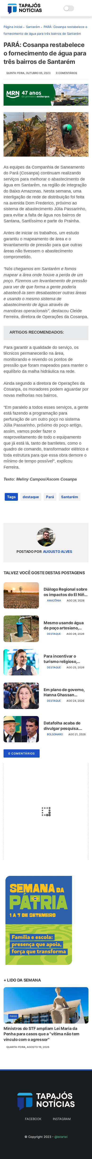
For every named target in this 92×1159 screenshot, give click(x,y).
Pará (50, 497)
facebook (33, 1119)
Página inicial (13, 27)
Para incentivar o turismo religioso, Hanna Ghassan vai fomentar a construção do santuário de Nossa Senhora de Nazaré (65, 659)
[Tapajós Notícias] (25, 12)
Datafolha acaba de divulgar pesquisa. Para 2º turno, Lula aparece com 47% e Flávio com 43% (62, 726)
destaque (31, 497)
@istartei (60, 1137)
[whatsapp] (26, 512)
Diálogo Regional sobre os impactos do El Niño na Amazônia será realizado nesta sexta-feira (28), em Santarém (65, 592)
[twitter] (17, 512)
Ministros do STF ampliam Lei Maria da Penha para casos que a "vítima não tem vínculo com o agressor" (41, 1034)
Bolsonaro (55, 734)
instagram (62, 1119)
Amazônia (54, 600)
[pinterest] (36, 512)
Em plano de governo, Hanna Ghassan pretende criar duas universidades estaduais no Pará (64, 692)
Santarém (33, 27)
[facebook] (8, 512)
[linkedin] (45, 512)
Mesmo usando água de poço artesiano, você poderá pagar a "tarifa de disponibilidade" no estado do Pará (64, 625)
